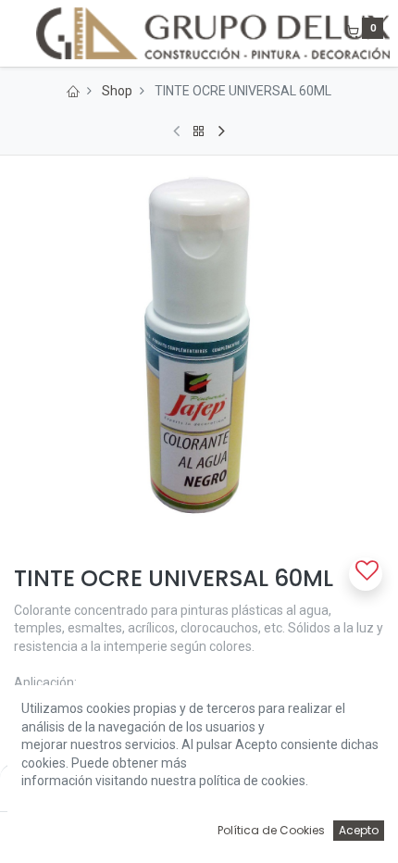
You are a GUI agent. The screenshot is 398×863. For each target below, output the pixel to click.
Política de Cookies (271, 830)
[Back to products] (199, 131)
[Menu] (16, 33)
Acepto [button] (359, 830)
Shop (117, 90)
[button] (365, 574)
